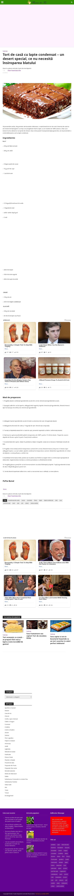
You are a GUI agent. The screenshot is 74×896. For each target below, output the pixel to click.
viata (58, 883)
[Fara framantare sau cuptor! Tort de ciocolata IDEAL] (36, 624)
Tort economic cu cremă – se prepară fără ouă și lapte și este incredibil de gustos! (13, 640)
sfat (52, 877)
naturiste (58, 865)
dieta (66, 853)
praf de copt (7, 503)
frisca (68, 856)
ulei (18, 503)
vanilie (53, 883)
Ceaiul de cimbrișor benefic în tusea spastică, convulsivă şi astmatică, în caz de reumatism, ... (36, 854)
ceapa (65, 850)
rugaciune (63, 871)
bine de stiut (65, 844)
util (66, 880)
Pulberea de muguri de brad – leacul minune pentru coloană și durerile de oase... (36, 826)
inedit (67, 859)
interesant (54, 862)
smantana (58, 877)
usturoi (61, 880)
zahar (27, 503)
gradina (61, 859)
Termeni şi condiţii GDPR (42, 894)
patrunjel (53, 868)
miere (52, 865)
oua (61, 500)
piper (59, 868)
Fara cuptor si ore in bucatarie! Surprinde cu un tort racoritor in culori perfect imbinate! (60, 639)
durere (53, 856)
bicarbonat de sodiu (13, 500)
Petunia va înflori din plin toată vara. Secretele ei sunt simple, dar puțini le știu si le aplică (14, 819)
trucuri (65, 877)
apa (58, 844)
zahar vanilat (34, 503)
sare (13, 503)
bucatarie (60, 847)
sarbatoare (54, 874)
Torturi (5, 51)
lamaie (61, 862)
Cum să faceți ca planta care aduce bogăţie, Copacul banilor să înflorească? (14, 826)
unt (22, 503)
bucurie (67, 847)
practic (65, 868)
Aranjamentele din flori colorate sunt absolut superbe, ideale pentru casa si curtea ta (14, 850)
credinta (60, 853)
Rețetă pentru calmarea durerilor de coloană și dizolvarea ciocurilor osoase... (36, 840)
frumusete (54, 859)
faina (35, 500)
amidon (53, 844)
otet (56, 500)
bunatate (53, 850)
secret (66, 874)
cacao (23, 500)
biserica (53, 847)
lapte (40, 500)
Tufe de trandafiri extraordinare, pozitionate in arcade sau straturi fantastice (14, 843)
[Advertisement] (37, 26)
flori (63, 856)
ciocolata (29, 500)
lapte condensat (48, 500)
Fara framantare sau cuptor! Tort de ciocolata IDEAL (36, 636)
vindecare (64, 883)
